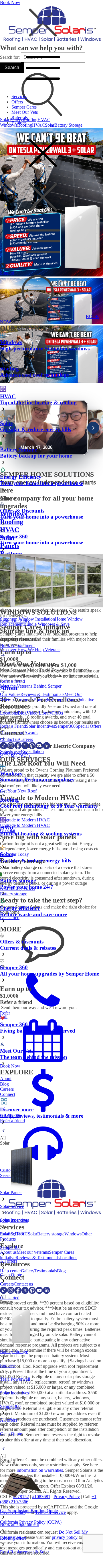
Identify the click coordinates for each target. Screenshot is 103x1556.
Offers (17, 101)
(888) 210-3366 (14, 753)
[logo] (51, 42)
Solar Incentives (40, 726)
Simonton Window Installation (27, 619)
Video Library (39, 713)
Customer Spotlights (33, 699)
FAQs (57, 713)
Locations (9, 713)
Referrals (19, 117)
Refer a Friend (13, 726)
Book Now (10, 2)
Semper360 (65, 726)
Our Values (10, 694)
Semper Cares (24, 107)
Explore (18, 122)
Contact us (9, 739)
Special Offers (88, 726)
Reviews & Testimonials (42, 694)
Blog (22, 713)
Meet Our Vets (24, 112)
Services (19, 96)
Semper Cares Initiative (73, 699)
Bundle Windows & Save (46, 624)
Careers (26, 739)
